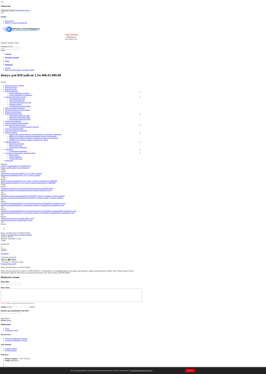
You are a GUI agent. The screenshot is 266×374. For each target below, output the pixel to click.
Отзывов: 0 (6, 262)
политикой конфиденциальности (141, 370)
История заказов (11, 350)
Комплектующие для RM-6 (14, 85)
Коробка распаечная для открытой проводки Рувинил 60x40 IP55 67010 (26, 190)
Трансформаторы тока (17, 99)
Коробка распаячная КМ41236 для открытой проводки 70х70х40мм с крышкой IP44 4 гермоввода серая (37, 213)
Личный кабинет (11, 348)
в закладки (4, 257)
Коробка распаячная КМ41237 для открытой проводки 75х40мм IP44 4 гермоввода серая (32, 205)
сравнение (12, 257)
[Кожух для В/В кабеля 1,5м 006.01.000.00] (16, 235)
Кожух (9, 320)
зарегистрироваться (20, 23)
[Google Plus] (13, 259)
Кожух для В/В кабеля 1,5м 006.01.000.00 (19, 70)
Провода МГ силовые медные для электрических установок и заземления (35, 134)
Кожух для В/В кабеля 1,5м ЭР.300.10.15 (15, 168)
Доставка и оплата (11, 330)
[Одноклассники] (7, 259)
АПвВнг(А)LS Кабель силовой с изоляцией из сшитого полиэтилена (33, 138)
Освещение (9, 149)
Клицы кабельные (11, 91)
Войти (7, 23)
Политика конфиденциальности (16, 338)
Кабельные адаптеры (16, 144)
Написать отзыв (17, 262)
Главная (8, 68)
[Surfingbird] (15, 259)
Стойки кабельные (15, 159)
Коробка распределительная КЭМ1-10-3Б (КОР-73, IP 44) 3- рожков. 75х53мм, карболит (32, 198)
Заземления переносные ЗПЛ (19, 115)
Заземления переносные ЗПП (19, 117)
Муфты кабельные (15, 145)
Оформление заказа (23, 10)
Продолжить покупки (8, 10)
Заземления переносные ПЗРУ (20, 119)
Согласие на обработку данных (16, 340)
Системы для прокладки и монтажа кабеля (20, 153)
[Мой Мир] (9, 259)
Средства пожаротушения (14, 129)
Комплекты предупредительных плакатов (24, 127)
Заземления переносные (13, 114)
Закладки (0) (9, 21)
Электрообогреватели (17, 100)
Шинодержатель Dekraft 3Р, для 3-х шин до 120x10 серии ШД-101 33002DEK (28, 183)
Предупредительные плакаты (15, 125)
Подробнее (5, 254)
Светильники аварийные (18, 151)
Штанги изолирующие (13, 112)
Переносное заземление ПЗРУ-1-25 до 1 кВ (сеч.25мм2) (20, 175)
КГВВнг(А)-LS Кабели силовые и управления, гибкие (28, 140)
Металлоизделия (11, 87)
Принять (190, 370)
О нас (7, 328)
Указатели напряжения (13, 121)
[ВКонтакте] (2, 259)
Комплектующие (11, 89)
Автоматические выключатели (20, 106)
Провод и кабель (11, 132)
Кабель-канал (14, 155)
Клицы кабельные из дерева (19, 93)
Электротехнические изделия (15, 97)
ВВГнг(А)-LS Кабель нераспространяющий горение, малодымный (33, 136)
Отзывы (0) (12, 264)
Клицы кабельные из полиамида (20, 95)
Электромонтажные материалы (16, 130)
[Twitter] (4, 259)
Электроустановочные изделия (20, 102)
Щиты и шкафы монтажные (15, 108)
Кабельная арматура (12, 142)
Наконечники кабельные (18, 147)
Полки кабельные (15, 157)
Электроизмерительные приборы (17, 123)
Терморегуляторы (15, 104)
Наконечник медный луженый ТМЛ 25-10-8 (16, 220)
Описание (4, 264)
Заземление (9, 160)
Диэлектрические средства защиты (17, 110)
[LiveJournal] (11, 259)
